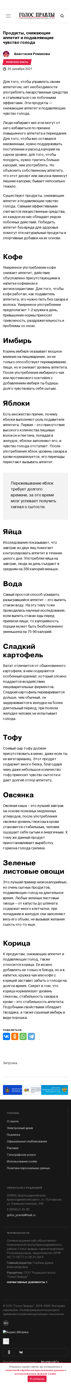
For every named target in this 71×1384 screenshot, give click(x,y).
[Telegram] (31, 1036)
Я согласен (37, 1378)
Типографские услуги (21, 1155)
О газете (13, 1121)
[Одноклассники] (14, 1036)
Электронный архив (20, 1128)
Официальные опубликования (27, 1141)
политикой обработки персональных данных (34, 1370)
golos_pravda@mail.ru (21, 1215)
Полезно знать (17, 62)
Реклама (12, 1148)
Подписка (13, 1135)
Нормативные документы (26, 1282)
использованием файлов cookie (35, 1373)
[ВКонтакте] (6, 1036)
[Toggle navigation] (8, 16)
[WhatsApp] (23, 1036)
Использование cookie (22, 1161)
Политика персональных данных (28, 1168)
